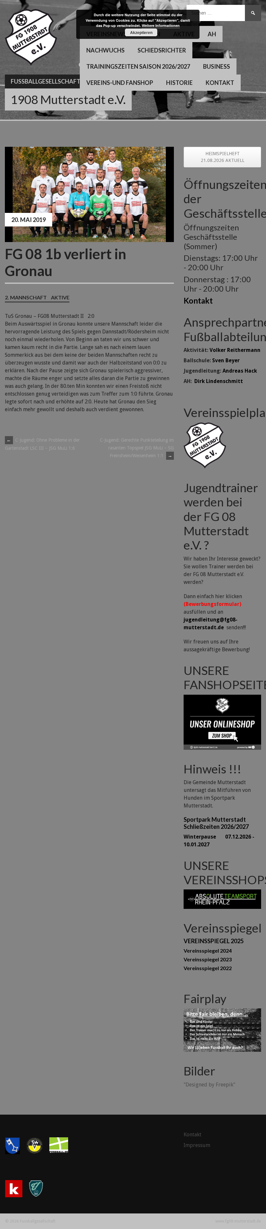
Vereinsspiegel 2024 (208, 950)
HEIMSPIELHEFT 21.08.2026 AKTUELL (222, 157)
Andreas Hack (240, 371)
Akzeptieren (141, 32)
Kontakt (220, 82)
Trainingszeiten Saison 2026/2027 (138, 66)
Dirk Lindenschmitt (218, 381)
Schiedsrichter (162, 50)
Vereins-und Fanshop (119, 82)
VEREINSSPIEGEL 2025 (214, 941)
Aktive (60, 297)
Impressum (197, 1145)
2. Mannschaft (26, 297)
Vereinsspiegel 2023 (208, 959)
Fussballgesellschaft (45, 81)
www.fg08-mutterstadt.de (238, 1221)
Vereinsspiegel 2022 (208, 968)
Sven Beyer (226, 360)
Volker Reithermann (235, 350)
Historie (179, 82)
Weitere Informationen (161, 25)
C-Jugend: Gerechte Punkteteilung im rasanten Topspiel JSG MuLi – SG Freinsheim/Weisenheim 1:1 (137, 447)
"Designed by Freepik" (209, 1085)
